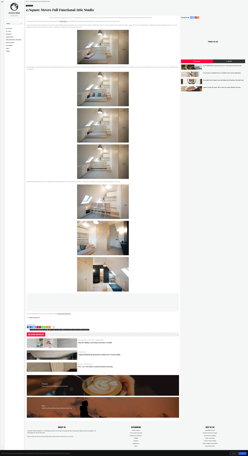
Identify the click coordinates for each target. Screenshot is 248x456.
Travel (7, 48)
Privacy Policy (67, 453)
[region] (124, 453)
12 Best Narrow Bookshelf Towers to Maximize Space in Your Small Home (222, 73)
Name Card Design (210, 438)
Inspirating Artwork (210, 446)
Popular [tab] (197, 61)
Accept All (242, 453)
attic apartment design (35, 329)
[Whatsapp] (43, 327)
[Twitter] (34, 327)
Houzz (136, 446)
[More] (48, 327)
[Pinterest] (38, 327)
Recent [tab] (229, 61)
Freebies (8, 51)
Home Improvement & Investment (13, 39)
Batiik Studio (63, 21)
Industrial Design (10, 42)
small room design (85, 329)
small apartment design (75, 329)
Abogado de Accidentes (136, 435)
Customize (234, 453)
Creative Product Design (210, 441)
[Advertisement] (65, 302)
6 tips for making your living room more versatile (95, 343)
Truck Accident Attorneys (136, 433)
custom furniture (58, 329)
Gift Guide (8, 31)
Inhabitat (136, 441)
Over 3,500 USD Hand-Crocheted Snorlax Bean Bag (95, 367)
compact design (44, 329)
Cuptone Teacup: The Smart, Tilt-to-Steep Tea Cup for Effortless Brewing (222, 87)
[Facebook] (29, 327)
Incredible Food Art (210, 430)
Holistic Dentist (136, 430)
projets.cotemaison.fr (34, 317)
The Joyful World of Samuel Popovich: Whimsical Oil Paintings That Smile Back (223, 80)
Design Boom (136, 443)
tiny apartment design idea (64, 313)
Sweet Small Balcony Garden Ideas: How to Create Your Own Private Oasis (222, 65)
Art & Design (9, 28)
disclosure (63, 436)
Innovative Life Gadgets (210, 435)
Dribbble (136, 438)
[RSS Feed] (198, 17)
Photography (9, 45)
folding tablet (66, 329)
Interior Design (9, 37)
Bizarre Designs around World (210, 443)
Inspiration (8, 34)
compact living (51, 329)
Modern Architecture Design (210, 433)
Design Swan (14, 12)
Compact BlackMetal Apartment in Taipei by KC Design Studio (99, 355)
